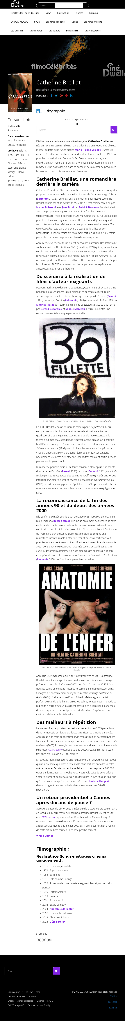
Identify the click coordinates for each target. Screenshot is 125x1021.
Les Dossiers (17, 30)
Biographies (63, 12)
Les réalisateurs (92, 30)
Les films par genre (56, 21)
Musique (93, 12)
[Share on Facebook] (39, 940)
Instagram (112, 1007)
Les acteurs (54, 30)
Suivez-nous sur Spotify (39, 1005)
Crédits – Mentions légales (20, 1000)
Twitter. (113, 996)
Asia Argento (55, 749)
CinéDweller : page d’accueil (25, 12)
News (48, 12)
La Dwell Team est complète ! (22, 996)
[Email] (49, 940)
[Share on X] (44, 940)
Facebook (112, 1001)
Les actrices (72, 30)
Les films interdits (93, 21)
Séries (75, 21)
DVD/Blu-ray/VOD (19, 21)
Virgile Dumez (44, 835)
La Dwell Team (33, 991)
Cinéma (79, 12)
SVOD (37, 21)
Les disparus (35, 30)
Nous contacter (15, 991)
